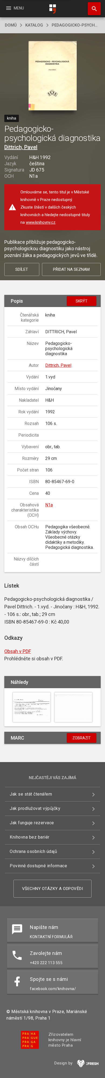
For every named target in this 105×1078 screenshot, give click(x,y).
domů (11, 25)
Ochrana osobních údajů (33, 851)
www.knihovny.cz (40, 222)
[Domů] (52, 9)
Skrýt (82, 301)
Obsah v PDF (17, 651)
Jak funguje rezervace (32, 822)
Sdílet (21, 269)
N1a (49, 504)
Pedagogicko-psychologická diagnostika (76, 25)
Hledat (92, 8)
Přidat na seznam (71, 269)
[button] (52, 76)
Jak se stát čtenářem (31, 794)
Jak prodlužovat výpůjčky (35, 808)
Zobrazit (81, 738)
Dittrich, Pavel (20, 147)
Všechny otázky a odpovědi (52, 888)
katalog (34, 25)
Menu (14, 8)
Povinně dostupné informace (38, 865)
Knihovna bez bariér (30, 837)
